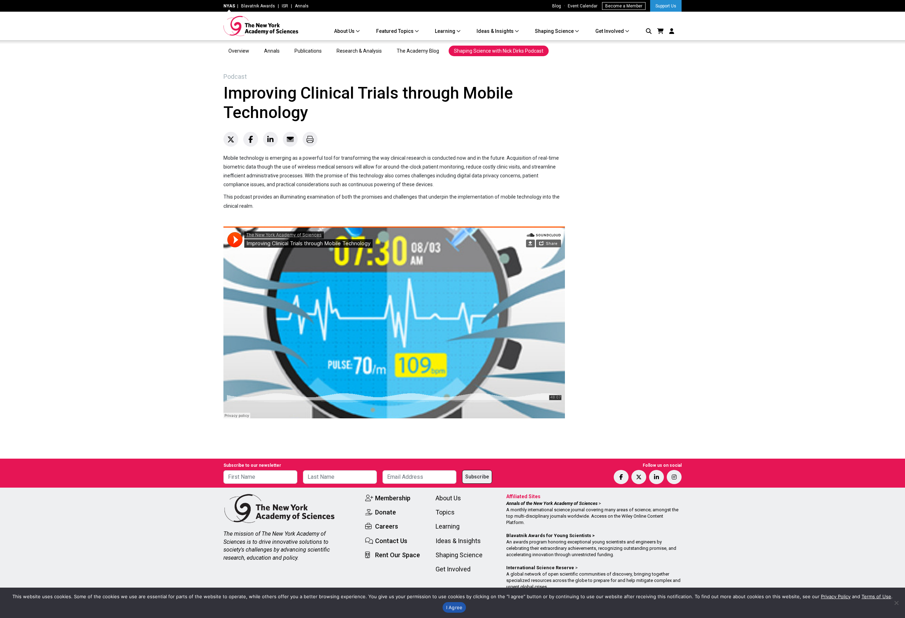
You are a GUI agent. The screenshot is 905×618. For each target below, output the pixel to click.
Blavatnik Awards (258, 6)
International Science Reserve (540, 567)
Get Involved (610, 31)
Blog (556, 6)
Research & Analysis (359, 51)
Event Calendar (582, 6)
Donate (385, 512)
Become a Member (623, 6)
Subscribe (477, 476)
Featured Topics (395, 31)
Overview (238, 51)
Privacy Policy (836, 596)
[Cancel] (896, 602)
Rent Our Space (397, 555)
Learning (445, 31)
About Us (345, 31)
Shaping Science (555, 31)
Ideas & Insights (496, 31)
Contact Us (391, 541)
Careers (386, 526)
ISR (285, 6)
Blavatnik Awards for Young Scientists (548, 535)
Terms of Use (876, 596)
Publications (308, 51)
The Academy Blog (418, 51)
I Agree (454, 607)
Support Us (665, 6)
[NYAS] (261, 26)
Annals (302, 6)
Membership (392, 498)
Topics (445, 512)
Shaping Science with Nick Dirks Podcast (498, 51)
